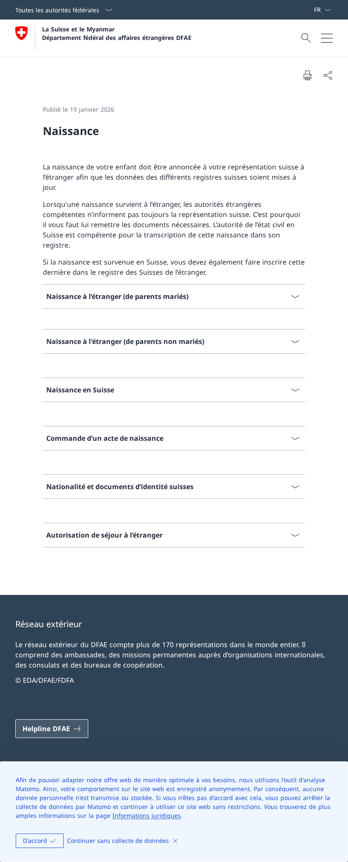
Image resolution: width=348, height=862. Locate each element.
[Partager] (327, 75)
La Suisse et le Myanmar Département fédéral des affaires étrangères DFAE (116, 33)
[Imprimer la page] (307, 75)
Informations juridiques (146, 815)
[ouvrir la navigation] (327, 38)
